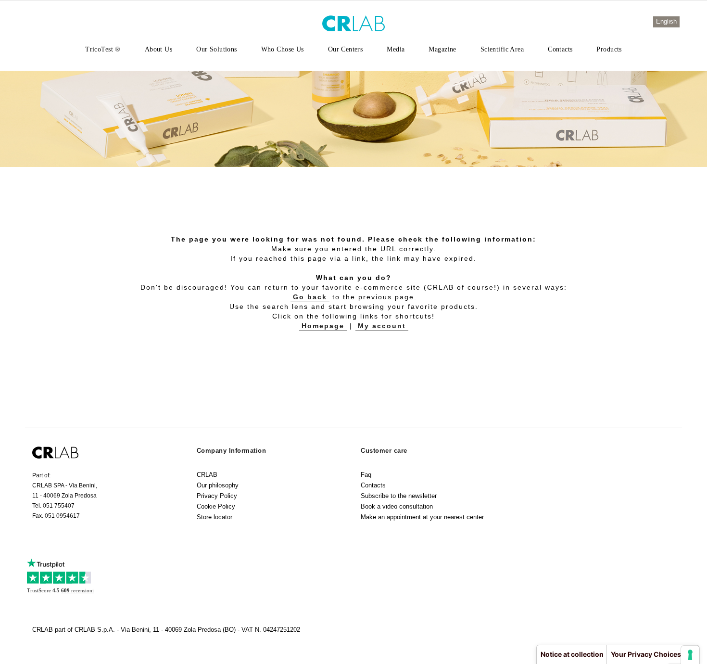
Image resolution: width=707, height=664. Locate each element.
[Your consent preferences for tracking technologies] (690, 655)
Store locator (214, 517)
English (666, 21)
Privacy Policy (217, 495)
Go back (310, 297)
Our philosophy (218, 485)
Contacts (373, 485)
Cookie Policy (216, 506)
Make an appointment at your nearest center (422, 517)
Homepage (323, 326)
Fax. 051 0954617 (56, 515)
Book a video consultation (397, 506)
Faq (366, 474)
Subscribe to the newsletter (399, 495)
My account (382, 326)
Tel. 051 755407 (53, 505)
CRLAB (207, 474)
